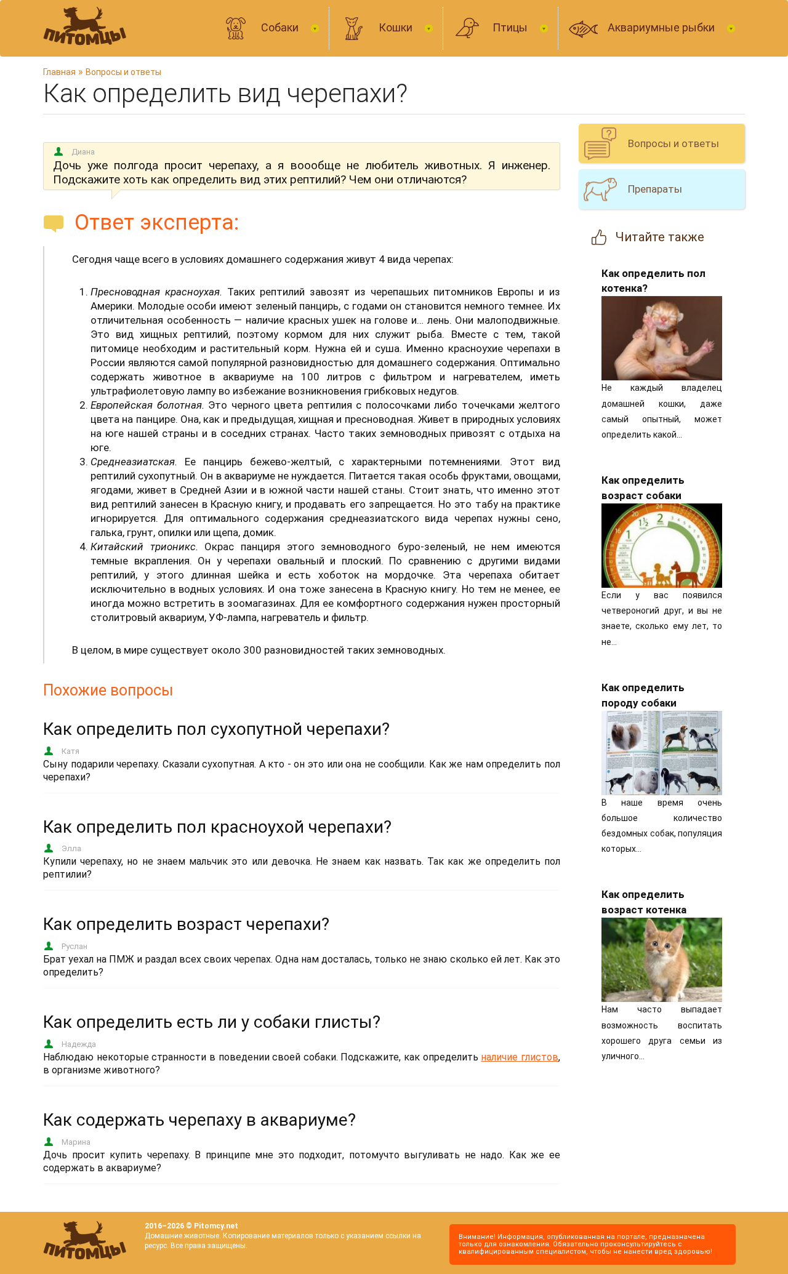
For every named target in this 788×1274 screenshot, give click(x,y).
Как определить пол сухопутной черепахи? (216, 729)
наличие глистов (519, 1057)
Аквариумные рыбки (662, 27)
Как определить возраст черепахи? (186, 924)
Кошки (397, 27)
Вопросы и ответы (123, 72)
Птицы (511, 27)
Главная (59, 72)
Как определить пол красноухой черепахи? (217, 827)
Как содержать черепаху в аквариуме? (199, 1120)
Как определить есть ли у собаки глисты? (211, 1022)
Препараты (655, 189)
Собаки (281, 27)
